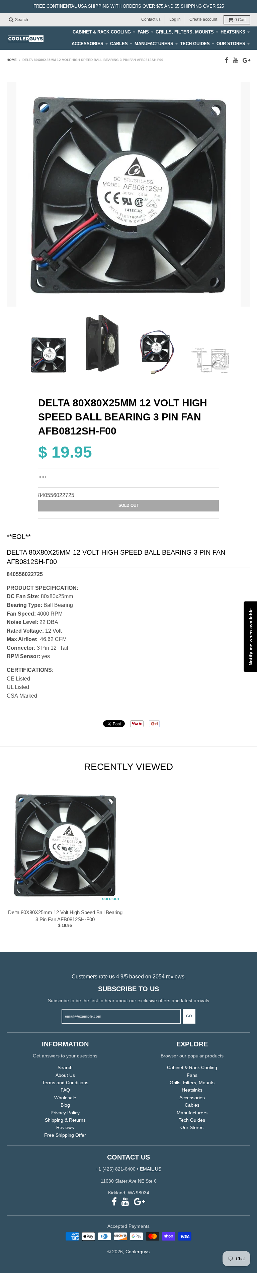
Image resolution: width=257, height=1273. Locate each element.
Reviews (65, 1127)
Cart (240, 19)
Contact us (151, 19)
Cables (119, 43)
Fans (143, 31)
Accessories (87, 43)
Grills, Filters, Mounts (185, 31)
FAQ (65, 1090)
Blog (65, 1105)
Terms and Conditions (65, 1082)
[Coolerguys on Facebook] (226, 60)
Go (189, 1016)
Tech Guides (195, 43)
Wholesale (65, 1097)
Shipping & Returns (65, 1120)
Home (12, 60)
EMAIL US (150, 1169)
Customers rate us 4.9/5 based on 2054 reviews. (129, 976)
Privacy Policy (65, 1112)
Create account (203, 19)
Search (65, 1067)
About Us (65, 1075)
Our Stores (231, 43)
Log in (175, 19)
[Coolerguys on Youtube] (235, 60)
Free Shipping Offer (65, 1135)
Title (43, 477)
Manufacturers (154, 43)
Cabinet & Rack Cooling (102, 31)
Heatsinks (233, 31)
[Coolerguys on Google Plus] (246, 60)
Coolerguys (137, 1251)
